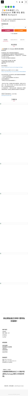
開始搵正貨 (11, 318)
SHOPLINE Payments (16, 394)
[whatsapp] (11, 7)
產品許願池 (5, 352)
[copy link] (14, 7)
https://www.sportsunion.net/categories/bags (12, 67)
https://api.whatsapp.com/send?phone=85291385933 (13, 71)
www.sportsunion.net (6, 95)
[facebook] (8, 7)
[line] (6, 7)
